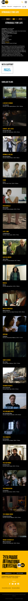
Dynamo (11, 598)
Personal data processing (6, 587)
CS (23, 6)
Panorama (7, 42)
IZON (22, 598)
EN (25, 6)
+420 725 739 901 (19, 573)
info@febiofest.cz (8, 573)
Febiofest (4, 6)
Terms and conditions (16, 587)
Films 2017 (9, 6)
